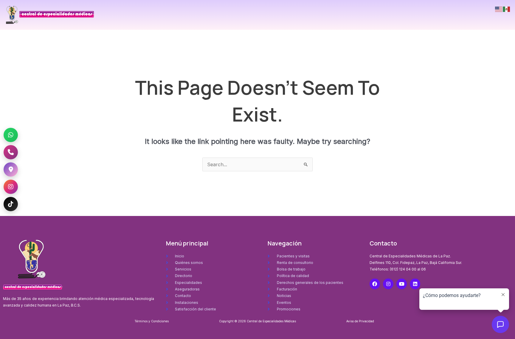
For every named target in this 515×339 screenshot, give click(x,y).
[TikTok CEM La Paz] (11, 204)
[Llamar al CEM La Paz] (11, 152)
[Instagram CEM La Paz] (11, 187)
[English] (499, 9)
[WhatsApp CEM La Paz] (11, 135)
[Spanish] (507, 9)
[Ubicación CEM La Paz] (11, 169)
